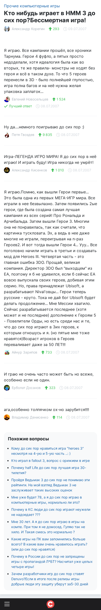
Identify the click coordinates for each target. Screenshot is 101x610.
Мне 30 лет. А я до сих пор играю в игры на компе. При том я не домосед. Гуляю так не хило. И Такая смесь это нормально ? (48, 527)
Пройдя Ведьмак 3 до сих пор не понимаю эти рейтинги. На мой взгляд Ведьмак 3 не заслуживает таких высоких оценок (50, 485)
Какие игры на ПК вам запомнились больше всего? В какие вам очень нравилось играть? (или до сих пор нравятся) (49, 544)
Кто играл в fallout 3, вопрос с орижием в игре (50, 460)
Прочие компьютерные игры (32, 5)
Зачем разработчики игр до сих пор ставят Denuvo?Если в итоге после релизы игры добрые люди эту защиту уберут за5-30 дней (49, 579)
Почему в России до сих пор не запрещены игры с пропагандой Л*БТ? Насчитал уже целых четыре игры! (52, 561)
